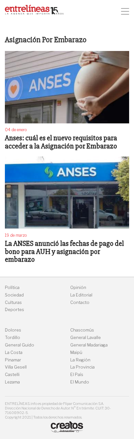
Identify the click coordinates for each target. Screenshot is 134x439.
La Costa (13, 352)
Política (12, 287)
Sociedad (14, 295)
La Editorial (81, 295)
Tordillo (12, 337)
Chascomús (82, 330)
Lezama (12, 382)
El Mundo (79, 382)
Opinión (78, 287)
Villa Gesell (16, 367)
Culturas (13, 302)
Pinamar (13, 359)
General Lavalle (85, 337)
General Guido (19, 345)
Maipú (76, 352)
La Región (80, 359)
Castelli (12, 374)
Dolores (13, 330)
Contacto (79, 302)
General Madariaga (89, 345)
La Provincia (82, 367)
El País (76, 374)
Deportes (14, 309)
